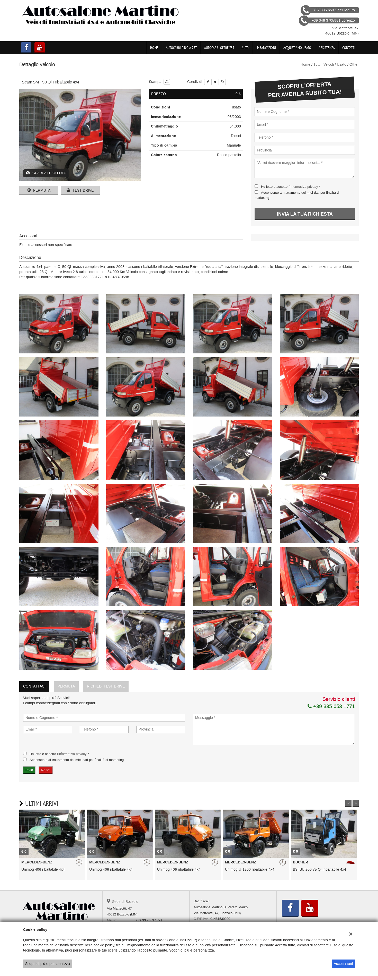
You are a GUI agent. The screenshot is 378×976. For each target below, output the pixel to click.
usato (341, 64)
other (354, 64)
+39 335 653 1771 (333, 706)
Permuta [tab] (66, 686)
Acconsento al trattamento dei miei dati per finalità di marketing (77, 760)
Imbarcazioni (266, 47)
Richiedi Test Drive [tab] (106, 686)
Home (154, 47)
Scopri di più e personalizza (47, 963)
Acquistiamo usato (297, 47)
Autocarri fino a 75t (181, 47)
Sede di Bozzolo (125, 901)
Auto (245, 47)
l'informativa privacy (303, 186)
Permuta (41, 190)
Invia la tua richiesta (305, 214)
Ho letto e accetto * (290, 186)
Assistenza (327, 47)
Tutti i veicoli (323, 64)
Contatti (348, 47)
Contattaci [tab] (34, 686)
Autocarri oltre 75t (219, 47)
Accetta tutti (343, 963)
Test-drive (82, 190)
